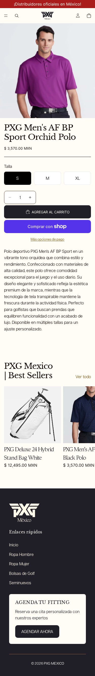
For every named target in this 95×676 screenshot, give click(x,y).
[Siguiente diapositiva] (85, 429)
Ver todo (83, 376)
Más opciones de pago (47, 239)
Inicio (13, 544)
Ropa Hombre (21, 554)
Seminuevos (20, 582)
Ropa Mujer (19, 563)
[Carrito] (88, 15)
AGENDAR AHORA (37, 631)
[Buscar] (16, 15)
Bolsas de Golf (22, 573)
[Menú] (6, 15)
